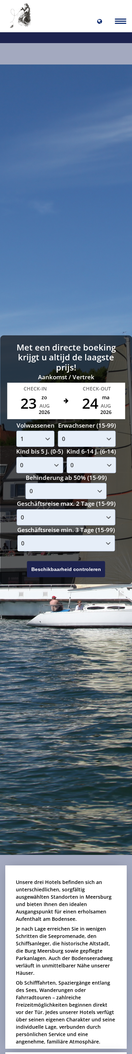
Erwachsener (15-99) (87, 425)
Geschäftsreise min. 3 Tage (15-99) (66, 529)
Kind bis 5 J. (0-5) (39, 451)
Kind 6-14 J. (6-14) (91, 451)
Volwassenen (36, 425)
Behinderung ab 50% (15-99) (66, 477)
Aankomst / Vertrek (66, 377)
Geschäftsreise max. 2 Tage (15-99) (66, 503)
